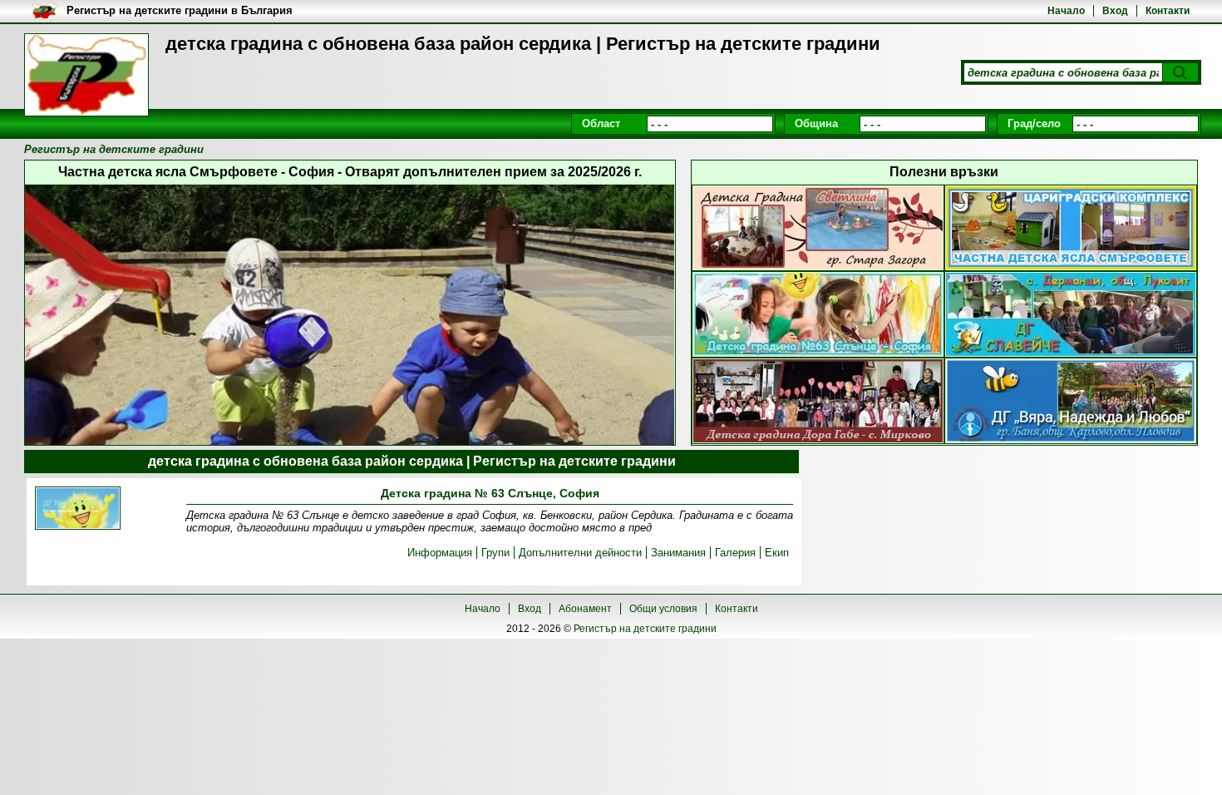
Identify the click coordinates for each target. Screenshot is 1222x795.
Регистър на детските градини (645, 629)
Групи (495, 552)
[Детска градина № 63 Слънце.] (78, 509)
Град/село (1034, 123)
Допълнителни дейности (580, 552)
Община (816, 123)
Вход (1115, 11)
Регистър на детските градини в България (180, 10)
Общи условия (663, 609)
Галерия (735, 552)
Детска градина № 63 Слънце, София (490, 493)
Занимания (678, 552)
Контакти (1168, 11)
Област (601, 123)
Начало (1066, 11)
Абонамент (585, 609)
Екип (777, 552)
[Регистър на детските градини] (86, 74)
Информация (439, 552)
